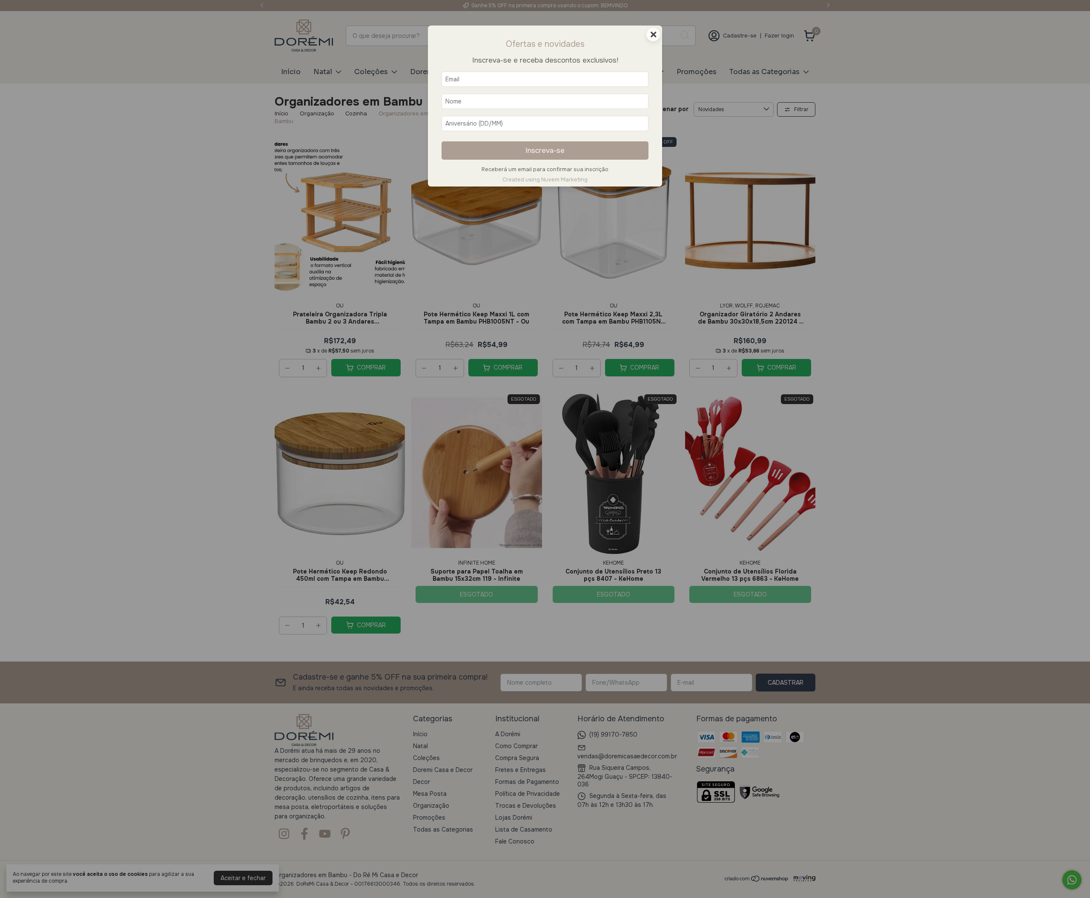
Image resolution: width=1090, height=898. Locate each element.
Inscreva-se (545, 150)
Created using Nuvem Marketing (545, 179)
